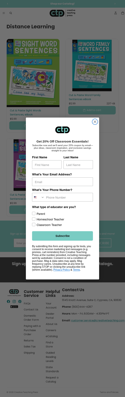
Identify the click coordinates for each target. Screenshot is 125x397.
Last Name (70, 157)
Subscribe (63, 236)
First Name (39, 157)
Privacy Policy (61, 269)
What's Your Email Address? (52, 174)
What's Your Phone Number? (52, 190)
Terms (76, 269)
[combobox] (38, 197)
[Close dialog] (95, 122)
